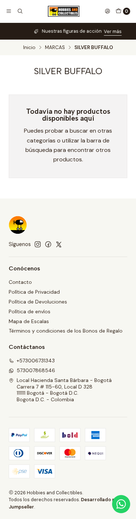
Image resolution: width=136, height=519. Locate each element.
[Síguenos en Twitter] (58, 244)
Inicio (29, 47)
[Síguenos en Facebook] (48, 244)
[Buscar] (19, 11)
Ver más (103, 31)
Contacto (20, 282)
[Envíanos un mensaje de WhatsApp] (121, 504)
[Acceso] (107, 11)
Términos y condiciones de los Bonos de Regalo (66, 330)
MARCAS (55, 47)
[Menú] (8, 11)
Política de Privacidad (34, 292)
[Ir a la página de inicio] (64, 11)
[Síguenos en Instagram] (37, 244)
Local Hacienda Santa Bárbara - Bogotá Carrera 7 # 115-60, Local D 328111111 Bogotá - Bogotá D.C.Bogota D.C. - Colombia (64, 390)
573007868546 (36, 370)
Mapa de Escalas (29, 321)
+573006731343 (36, 360)
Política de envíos (29, 311)
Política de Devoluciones (38, 301)
